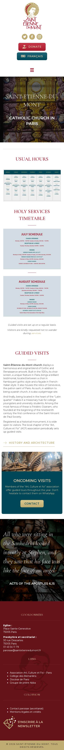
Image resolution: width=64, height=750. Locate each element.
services (36, 333)
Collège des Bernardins (23, 676)
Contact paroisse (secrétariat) (26, 708)
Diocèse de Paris (19, 679)
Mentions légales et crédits (25, 711)
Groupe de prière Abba (23, 682)
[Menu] (32, 70)
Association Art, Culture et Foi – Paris (31, 672)
